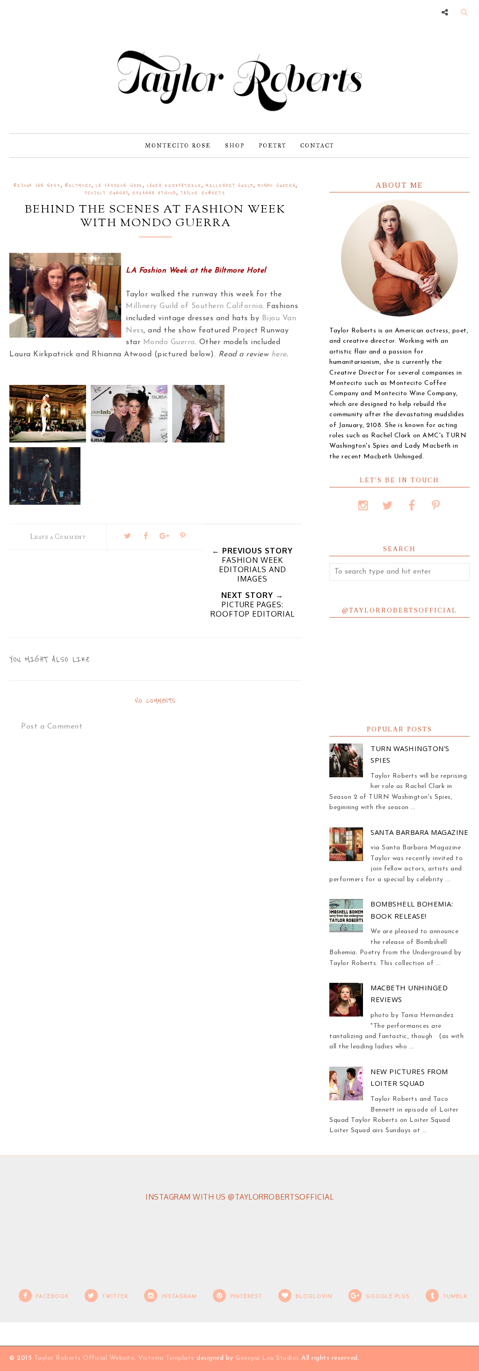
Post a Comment (51, 726)
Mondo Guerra (169, 342)
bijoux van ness (37, 185)
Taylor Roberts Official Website (84, 1358)
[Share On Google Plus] (164, 535)
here (279, 354)
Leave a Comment (58, 537)
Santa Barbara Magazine (419, 832)
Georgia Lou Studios (267, 1358)
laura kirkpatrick (174, 185)
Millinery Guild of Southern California (194, 306)
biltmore (78, 185)
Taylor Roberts (203, 193)
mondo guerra (277, 185)
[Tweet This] (127, 535)
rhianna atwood (154, 193)
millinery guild (230, 185)
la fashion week (119, 185)
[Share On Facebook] (145, 535)
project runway (106, 193)
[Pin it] (182, 535)
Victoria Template (166, 1358)
